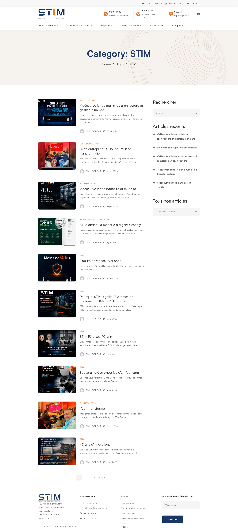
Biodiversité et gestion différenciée (177, 147)
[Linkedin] (198, 14)
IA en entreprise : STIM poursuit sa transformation (177, 171)
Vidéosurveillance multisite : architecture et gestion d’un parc (176, 136)
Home (106, 64)
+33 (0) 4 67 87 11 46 (48, 514)
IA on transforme (92, 408)
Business (85, 183)
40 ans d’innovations (95, 444)
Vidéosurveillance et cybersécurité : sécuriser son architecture (177, 158)
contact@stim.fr (45, 511)
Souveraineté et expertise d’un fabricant (109, 372)
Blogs (120, 64)
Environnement (88, 219)
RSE (101, 219)
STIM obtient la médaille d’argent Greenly (110, 225)
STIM (94, 100)
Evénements (86, 144)
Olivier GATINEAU (93, 131)
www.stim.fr (43, 518)
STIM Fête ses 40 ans (96, 336)
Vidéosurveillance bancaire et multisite (108, 189)
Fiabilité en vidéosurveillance (100, 261)
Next (102, 478)
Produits (85, 100)
